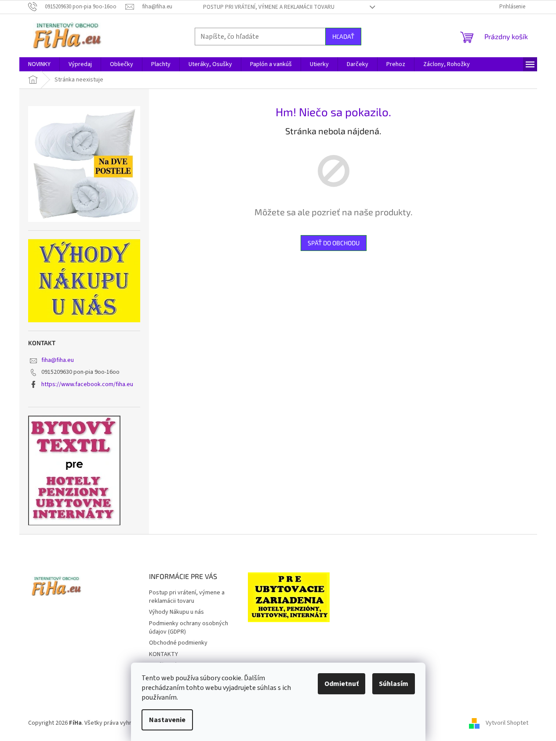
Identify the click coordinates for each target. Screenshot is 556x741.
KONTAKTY (163, 654)
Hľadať (343, 36)
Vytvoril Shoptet (507, 723)
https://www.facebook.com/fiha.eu (87, 384)
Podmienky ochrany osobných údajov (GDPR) (188, 627)
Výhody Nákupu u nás (176, 612)
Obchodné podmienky (178, 642)
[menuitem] (39, 64)
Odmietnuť (341, 684)
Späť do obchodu (334, 243)
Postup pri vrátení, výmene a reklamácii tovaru (268, 7)
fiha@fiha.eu (57, 360)
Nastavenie (167, 720)
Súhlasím (393, 684)
